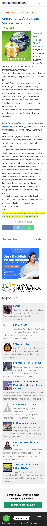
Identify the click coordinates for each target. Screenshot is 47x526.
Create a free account (23, 505)
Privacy (31, 516)
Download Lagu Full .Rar (24, 404)
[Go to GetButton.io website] (6, 523)
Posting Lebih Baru (10, 239)
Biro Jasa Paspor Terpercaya (27, 363)
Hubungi (40, 516)
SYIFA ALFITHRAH (21, 344)
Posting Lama (38, 239)
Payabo (16, 306)
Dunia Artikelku (20, 325)
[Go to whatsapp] (6, 518)
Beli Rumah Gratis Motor (25, 423)
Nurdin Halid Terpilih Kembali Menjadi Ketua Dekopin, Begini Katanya (27, 385)
